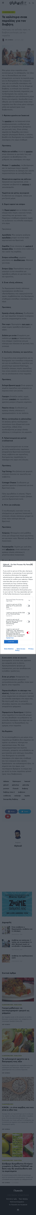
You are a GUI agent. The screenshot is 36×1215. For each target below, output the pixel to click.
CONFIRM (11, 641)
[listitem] (18, 600)
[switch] (28, 606)
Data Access (21, 649)
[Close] (32, 565)
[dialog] (18, 607)
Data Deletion (9, 649)
